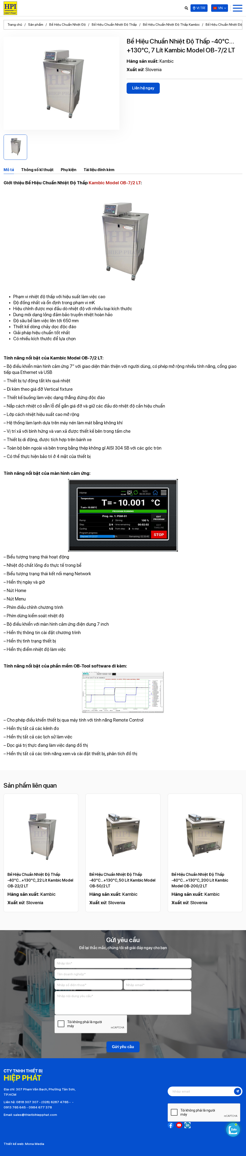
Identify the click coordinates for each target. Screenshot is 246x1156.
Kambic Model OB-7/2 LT (115, 182)
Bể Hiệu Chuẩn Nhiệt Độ (67, 24)
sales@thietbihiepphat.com (35, 1115)
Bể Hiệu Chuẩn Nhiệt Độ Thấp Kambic (171, 24)
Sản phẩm (35, 24)
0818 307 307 (27, 1102)
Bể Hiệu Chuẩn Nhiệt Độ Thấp (114, 24)
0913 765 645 (15, 1107)
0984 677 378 (40, 1107)
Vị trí (201, 8)
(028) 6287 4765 (54, 1102)
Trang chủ (14, 24)
